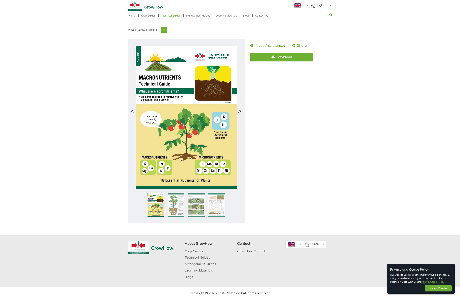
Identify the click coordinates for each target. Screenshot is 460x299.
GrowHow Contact (251, 251)
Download (283, 57)
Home (131, 15)
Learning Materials (226, 15)
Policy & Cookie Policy (432, 281)
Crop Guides (148, 15)
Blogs (246, 15)
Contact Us (261, 15)
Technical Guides (170, 15)
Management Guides (198, 15)
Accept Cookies (438, 288)
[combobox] (300, 5)
